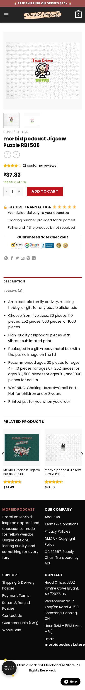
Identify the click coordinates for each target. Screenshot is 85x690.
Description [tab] (14, 281)
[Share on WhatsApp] (6, 258)
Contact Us (12, 615)
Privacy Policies (57, 531)
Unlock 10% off (9, 668)
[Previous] (11, 70)
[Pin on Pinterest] (28, 258)
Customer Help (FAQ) (20, 622)
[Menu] (6, 14)
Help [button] (73, 681)
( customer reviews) (40, 165)
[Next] (74, 70)
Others (22, 132)
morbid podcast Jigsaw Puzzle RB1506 (63, 472)
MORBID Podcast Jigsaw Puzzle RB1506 (21, 472)
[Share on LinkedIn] (34, 258)
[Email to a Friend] (22, 258)
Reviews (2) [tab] (12, 291)
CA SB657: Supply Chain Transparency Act (62, 557)
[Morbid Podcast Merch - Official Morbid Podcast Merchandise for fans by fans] (42, 15)
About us (52, 517)
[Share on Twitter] (17, 258)
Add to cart (45, 191)
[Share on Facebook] (12, 258)
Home (7, 132)
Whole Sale (11, 630)
